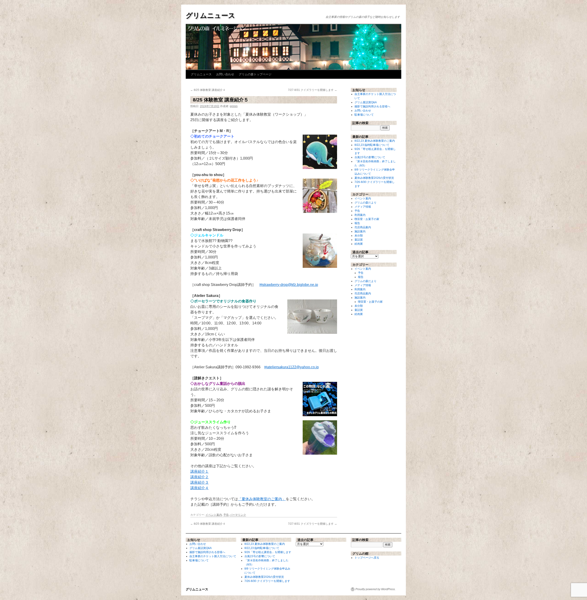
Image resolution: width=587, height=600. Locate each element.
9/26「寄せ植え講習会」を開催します (267, 552)
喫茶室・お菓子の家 (366, 219)
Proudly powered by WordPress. (375, 589)
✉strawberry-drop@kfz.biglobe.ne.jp (288, 285)
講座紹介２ (199, 477)
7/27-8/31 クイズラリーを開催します (312, 90)
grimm (234, 106)
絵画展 (358, 243)
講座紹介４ (199, 488)
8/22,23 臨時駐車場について (371, 145)
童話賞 (358, 239)
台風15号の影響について (369, 157)
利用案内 (359, 215)
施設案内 (359, 231)
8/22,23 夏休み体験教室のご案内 (374, 140)
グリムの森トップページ (255, 74)
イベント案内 (213, 514)
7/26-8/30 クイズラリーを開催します (267, 581)
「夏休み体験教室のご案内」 (262, 499)
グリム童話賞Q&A (365, 102)
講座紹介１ (199, 471)
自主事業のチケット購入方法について (212, 556)
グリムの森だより (365, 202)
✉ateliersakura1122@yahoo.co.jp (291, 367)
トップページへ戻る (366, 557)
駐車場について (364, 114)
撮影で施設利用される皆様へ (372, 106)
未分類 (358, 235)
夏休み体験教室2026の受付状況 (374, 177)
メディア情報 (362, 206)
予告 (226, 514)
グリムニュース (210, 15)
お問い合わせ (225, 74)
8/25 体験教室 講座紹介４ (207, 90)
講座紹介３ (199, 482)
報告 (357, 223)
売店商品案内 (362, 227)
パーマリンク (238, 514)
